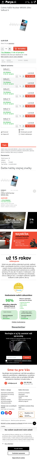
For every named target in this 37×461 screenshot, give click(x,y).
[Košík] (34, 2)
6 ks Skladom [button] (7, 102)
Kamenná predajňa (24, 393)
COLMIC (26, 60)
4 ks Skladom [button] (7, 72)
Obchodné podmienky (7, 393)
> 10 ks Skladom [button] (5, 200)
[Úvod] (11, 2)
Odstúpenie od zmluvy (7, 394)
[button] (32, 2)
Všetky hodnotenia (18, 322)
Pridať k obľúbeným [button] (26, 134)
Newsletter (21, 394)
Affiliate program (23, 401)
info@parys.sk (12, 383)
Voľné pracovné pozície (25, 399)
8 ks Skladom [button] (7, 122)
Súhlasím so (11, 360)
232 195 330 (27, 382)
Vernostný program (6, 401)
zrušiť (20, 362)
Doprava (3, 398)
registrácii (11, 43)
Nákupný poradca (6, 403)
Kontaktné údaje (23, 396)
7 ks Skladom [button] (6, 52)
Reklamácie (4, 396)
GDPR (20, 398)
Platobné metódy (6, 399)
